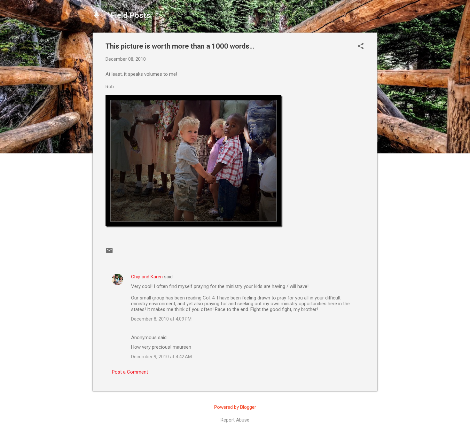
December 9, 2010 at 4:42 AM (161, 357)
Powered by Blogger (235, 407)
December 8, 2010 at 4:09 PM (161, 319)
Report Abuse (235, 420)
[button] (360, 46)
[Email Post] (109, 253)
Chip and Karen (147, 277)
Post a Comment (130, 372)
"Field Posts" (130, 15)
